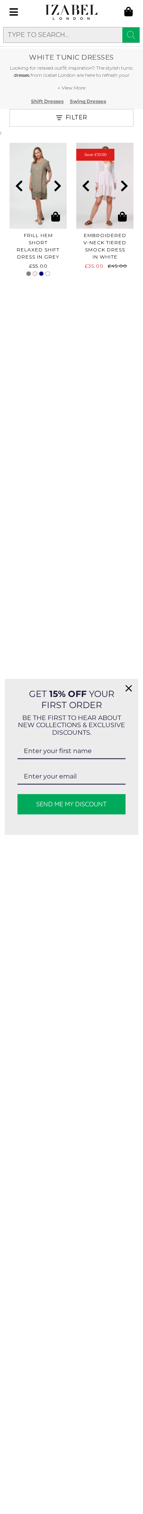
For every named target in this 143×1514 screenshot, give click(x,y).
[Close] (128, 688)
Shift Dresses (47, 101)
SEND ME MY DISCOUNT (71, 804)
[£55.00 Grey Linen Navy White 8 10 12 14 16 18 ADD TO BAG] (38, 186)
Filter (76, 117)
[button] (19, 186)
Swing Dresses (88, 101)
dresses (21, 75)
